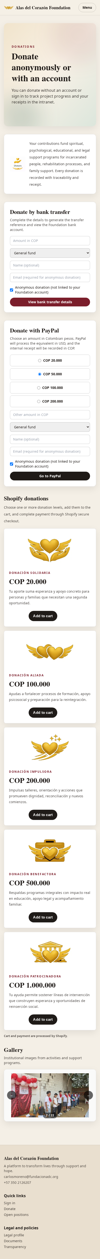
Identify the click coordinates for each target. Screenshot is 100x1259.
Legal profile (14, 1235)
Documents (13, 1241)
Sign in (9, 1203)
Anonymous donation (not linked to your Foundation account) (47, 289)
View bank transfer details (50, 302)
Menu (87, 7)
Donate (10, 1208)
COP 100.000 (52, 387)
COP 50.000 (52, 374)
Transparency (15, 1246)
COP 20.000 (52, 360)
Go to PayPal (50, 476)
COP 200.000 (52, 401)
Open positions (16, 1214)
